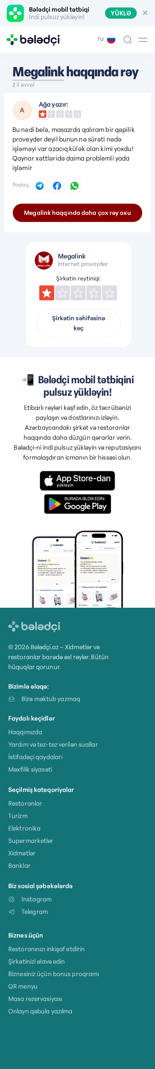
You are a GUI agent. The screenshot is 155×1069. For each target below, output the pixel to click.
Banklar (19, 865)
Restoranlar (25, 803)
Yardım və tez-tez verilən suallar (53, 744)
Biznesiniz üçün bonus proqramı (53, 974)
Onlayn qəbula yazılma (40, 1011)
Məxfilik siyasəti (30, 769)
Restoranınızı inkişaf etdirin (46, 949)
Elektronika (24, 828)
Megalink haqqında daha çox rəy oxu (77, 213)
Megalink (38, 71)
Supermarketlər (31, 841)
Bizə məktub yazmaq (50, 699)
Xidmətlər (22, 853)
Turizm (18, 816)
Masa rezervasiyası (35, 999)
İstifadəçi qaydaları (35, 757)
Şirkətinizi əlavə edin (36, 961)
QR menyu (23, 986)
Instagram (36, 899)
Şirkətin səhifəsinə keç (78, 323)
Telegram (34, 911)
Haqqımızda (25, 732)
